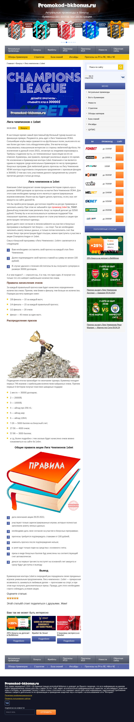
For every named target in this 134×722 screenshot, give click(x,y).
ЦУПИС (91, 129)
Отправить (46, 712)
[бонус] (120, 147)
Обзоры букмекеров (18, 57)
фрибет (120, 166)
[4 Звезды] (15, 598)
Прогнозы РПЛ (67, 50)
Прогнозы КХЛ (86, 50)
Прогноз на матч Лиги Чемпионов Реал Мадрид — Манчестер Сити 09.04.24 (104, 326)
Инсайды (73, 57)
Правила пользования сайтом (17, 698)
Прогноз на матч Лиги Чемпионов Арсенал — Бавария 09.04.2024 (102, 291)
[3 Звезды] (13, 598)
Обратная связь (118, 50)
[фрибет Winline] (120, 156)
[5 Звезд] (17, 598)
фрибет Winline (120, 157)
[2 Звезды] (10, 598)
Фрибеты (52, 50)
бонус (120, 148)
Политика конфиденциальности (18, 695)
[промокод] (120, 174)
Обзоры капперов (96, 113)
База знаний (57, 57)
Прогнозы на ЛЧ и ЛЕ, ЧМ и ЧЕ (100, 57)
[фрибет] (120, 165)
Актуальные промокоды (14, 50)
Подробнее (18, 641)
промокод (120, 175)
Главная (10, 63)
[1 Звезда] (8, 598)
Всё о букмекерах (96, 97)
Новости (103, 50)
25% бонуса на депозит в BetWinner (103, 258)
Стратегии (39, 57)
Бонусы (37, 50)
